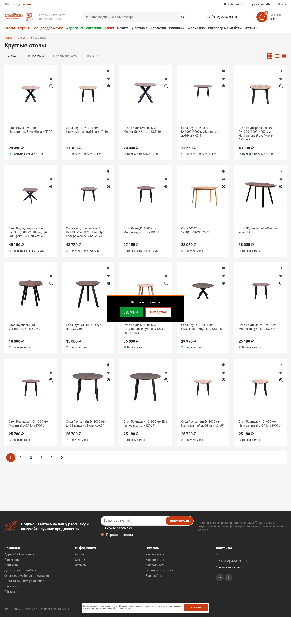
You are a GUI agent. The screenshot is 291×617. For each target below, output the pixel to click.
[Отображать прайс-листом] (284, 56)
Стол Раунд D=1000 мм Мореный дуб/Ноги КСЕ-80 (142, 129)
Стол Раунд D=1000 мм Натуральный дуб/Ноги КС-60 (87, 129)
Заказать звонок (229, 567)
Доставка (140, 28)
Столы (9, 28)
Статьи (80, 559)
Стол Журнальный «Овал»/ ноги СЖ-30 (258, 230)
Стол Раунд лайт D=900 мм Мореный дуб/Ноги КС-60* (257, 327)
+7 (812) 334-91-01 (222, 17)
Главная (8, 37)
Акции (79, 554)
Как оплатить (155, 559)
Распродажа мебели (225, 28)
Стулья (23, 28)
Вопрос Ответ (155, 575)
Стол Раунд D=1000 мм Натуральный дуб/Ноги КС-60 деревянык (144, 328)
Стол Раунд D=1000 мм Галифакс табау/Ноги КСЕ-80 (201, 327)
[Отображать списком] (276, 56)
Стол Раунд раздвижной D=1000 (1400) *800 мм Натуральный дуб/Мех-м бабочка (256, 133)
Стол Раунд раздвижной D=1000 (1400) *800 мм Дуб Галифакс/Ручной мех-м (28, 232)
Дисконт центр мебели (20, 570)
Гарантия (158, 28)
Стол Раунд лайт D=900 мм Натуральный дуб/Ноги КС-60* (260, 423)
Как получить (155, 565)
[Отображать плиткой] (269, 56)
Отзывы (251, 28)
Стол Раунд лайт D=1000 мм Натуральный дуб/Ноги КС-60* (202, 423)
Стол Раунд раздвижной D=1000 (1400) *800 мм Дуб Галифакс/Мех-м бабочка (85, 232)
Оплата (123, 28)
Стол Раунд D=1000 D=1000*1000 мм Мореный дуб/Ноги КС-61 (199, 131)
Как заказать (155, 554)
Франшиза (196, 28)
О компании (12, 559)
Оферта (9, 591)
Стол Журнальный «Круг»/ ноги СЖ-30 (85, 327)
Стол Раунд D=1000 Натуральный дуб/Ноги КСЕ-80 (30, 129)
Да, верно (131, 312)
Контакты (11, 565)
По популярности (65, 56)
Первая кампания (120, 535)
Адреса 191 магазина (83, 28)
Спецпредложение (48, 28)
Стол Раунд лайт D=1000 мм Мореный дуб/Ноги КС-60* (28, 423)
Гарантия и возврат (159, 570)
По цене (92, 56)
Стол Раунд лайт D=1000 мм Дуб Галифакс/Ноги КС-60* (85, 423)
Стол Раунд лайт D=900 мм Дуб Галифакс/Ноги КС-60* (145, 423)
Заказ (109, 28)
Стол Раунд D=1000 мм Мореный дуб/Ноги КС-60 (141, 230)
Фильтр (16, 56)
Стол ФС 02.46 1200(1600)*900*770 (195, 230)
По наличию (35, 56)
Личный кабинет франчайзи (24, 581)
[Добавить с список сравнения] (51, 70)
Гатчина (27, 4)
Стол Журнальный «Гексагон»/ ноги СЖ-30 (25, 327)
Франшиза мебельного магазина (27, 575)
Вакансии (177, 28)
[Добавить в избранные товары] (51, 78)
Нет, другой (158, 312)
